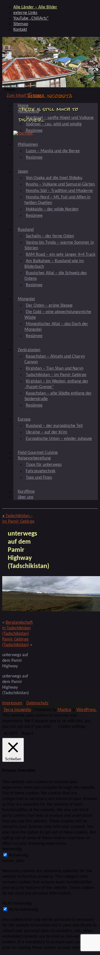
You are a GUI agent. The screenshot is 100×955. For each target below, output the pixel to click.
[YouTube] (23, 133)
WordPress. (86, 710)
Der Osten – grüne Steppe (49, 305)
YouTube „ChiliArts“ (31, 18)
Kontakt (20, 29)
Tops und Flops (39, 477)
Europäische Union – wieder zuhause (59, 439)
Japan (23, 171)
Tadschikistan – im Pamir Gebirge (56, 375)
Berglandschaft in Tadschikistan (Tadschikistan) (17, 628)
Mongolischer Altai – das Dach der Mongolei (56, 327)
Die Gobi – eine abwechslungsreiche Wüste (57, 315)
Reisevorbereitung (34, 458)
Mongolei (26, 299)
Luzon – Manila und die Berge (53, 151)
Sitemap (20, 24)
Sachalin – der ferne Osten (50, 236)
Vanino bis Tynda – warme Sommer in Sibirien (59, 245)
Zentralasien (29, 350)
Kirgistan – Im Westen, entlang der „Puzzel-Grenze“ (56, 384)
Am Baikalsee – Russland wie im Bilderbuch (54, 264)
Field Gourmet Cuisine (38, 452)
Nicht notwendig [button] (17, 903)
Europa (24, 419)
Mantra (64, 710)
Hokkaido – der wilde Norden (52, 209)
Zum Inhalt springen (25, 95)
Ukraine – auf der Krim (46, 432)
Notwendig (18, 855)
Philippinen (28, 144)
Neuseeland (28, 111)
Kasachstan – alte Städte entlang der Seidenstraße (58, 396)
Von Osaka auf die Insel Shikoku (54, 178)
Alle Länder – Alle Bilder (35, 7)
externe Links (25, 13)
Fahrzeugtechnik (40, 471)
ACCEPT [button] (11, 733)
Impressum (12, 703)
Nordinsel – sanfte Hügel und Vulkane (60, 118)
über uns (25, 497)
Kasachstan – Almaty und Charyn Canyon (54, 359)
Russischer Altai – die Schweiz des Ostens (55, 276)
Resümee (34, 130)
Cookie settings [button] (72, 726)
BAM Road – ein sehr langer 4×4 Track (60, 254)
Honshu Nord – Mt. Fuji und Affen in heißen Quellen (57, 200)
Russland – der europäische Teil (54, 426)
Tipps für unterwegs (44, 465)
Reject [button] (27, 733)
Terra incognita (49, 95)
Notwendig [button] (12, 849)
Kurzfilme (26, 491)
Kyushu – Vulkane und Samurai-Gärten (60, 184)
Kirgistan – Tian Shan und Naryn (54, 368)
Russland (26, 229)
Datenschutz (37, 703)
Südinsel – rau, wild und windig (54, 124)
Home (23, 106)
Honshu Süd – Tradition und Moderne (59, 191)
